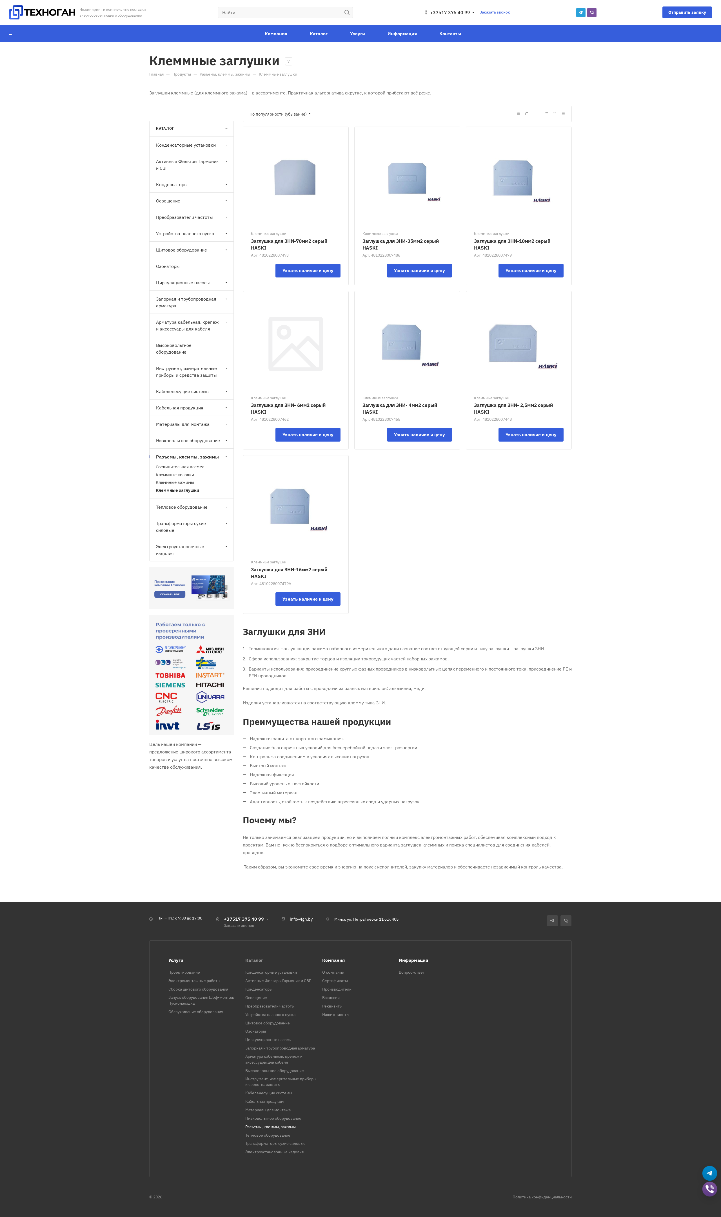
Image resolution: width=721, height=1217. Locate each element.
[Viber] (592, 12)
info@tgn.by (301, 919)
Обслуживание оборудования (195, 1011)
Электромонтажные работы (194, 980)
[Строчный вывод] (555, 114)
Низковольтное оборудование (188, 440)
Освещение (168, 201)
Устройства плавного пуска (185, 233)
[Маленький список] (518, 114)
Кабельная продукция (179, 408)
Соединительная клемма (180, 466)
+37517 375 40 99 (450, 12)
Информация (413, 960)
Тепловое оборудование (182, 507)
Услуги (175, 960)
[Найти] (348, 12)
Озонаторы (168, 266)
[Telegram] (581, 12)
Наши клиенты (335, 1014)
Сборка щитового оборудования (198, 989)
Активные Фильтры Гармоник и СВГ (187, 164)
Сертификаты (335, 980)
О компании (333, 972)
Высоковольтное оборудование (174, 348)
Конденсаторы (172, 184)
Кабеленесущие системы (183, 391)
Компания (333, 960)
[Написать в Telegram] (709, 1172)
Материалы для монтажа (183, 424)
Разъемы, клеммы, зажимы (187, 457)
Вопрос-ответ (412, 972)
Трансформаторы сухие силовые (181, 527)
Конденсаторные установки (186, 145)
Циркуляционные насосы (183, 282)
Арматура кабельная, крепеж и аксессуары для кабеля (187, 325)
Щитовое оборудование (181, 250)
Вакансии (331, 997)
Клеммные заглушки (177, 490)
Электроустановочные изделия (180, 550)
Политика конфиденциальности (542, 1197)
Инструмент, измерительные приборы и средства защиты (186, 371)
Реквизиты (332, 1006)
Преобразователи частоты (184, 217)
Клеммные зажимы (175, 482)
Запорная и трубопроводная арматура (186, 302)
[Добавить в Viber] (709, 1188)
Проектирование (184, 972)
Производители (336, 989)
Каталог (254, 960)
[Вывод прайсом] (563, 114)
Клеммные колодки (175, 474)
